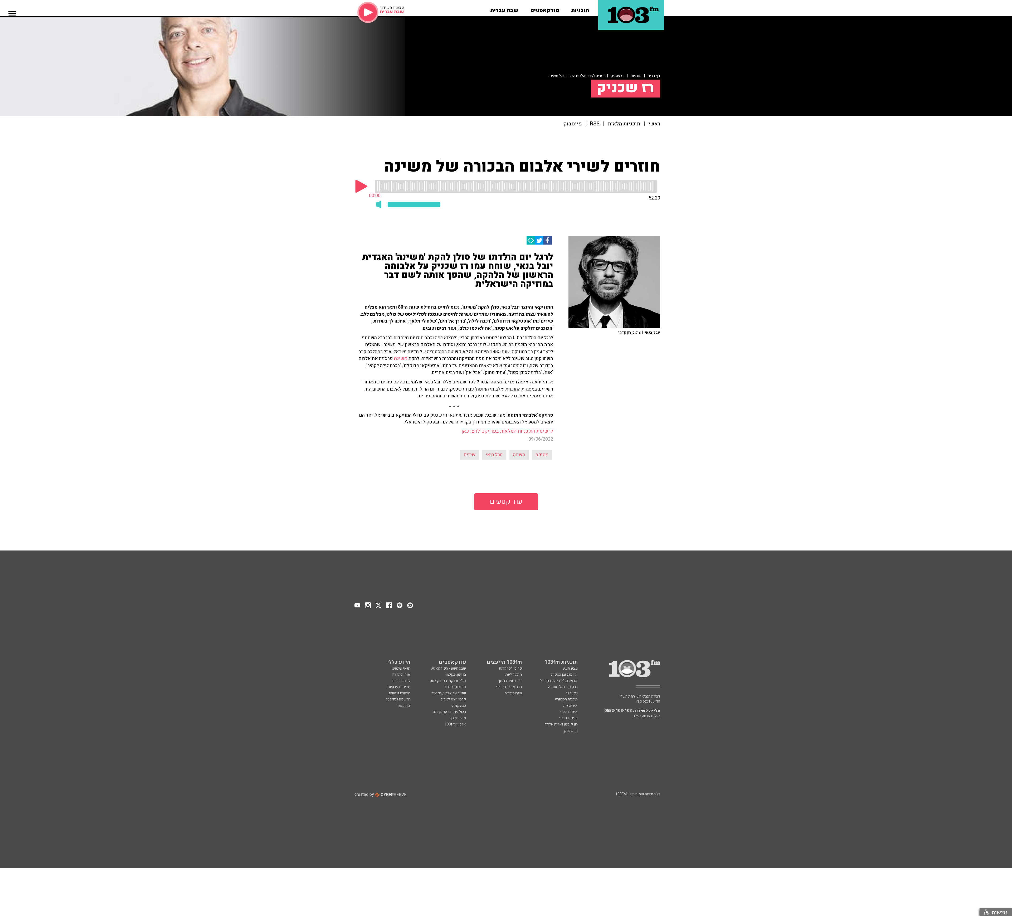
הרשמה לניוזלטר (398, 699)
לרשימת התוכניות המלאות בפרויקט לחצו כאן (507, 431)
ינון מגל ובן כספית (564, 674)
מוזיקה (542, 454)
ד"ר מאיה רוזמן (510, 681)
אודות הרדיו (401, 674)
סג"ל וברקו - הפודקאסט (448, 681)
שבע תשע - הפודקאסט (448, 668)
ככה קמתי (458, 706)
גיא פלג (572, 693)
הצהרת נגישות (399, 693)
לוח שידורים (401, 681)
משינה (400, 358)
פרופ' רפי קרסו (510, 668)
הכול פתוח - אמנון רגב (449, 712)
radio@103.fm (648, 701)
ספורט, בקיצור (455, 687)
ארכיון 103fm (455, 724)
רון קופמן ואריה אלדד (561, 724)
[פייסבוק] (547, 240)
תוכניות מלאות (624, 124)
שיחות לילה (513, 693)
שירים (469, 454)
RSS (595, 124)
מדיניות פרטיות (398, 687)
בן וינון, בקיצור (455, 674)
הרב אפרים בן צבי (509, 687)
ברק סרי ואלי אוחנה (563, 687)
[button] (580, 8)
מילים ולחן (458, 718)
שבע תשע (570, 668)
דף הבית (654, 76)
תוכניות (635, 76)
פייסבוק (572, 124)
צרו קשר (403, 706)
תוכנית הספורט (566, 699)
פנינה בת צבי (568, 718)
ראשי (654, 124)
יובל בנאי (494, 454)
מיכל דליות (513, 674)
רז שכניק (617, 76)
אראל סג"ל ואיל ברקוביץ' (559, 681)
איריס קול (570, 706)
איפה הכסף (569, 712)
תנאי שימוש (401, 668)
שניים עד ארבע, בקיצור (448, 693)
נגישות (999, 912)
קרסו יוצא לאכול (453, 699)
